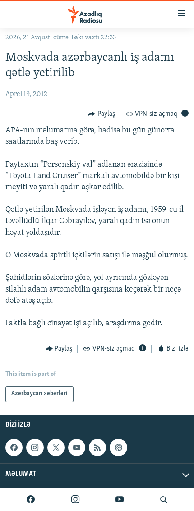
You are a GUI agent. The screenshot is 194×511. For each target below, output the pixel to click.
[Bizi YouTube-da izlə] (120, 499)
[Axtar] (163, 499)
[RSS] (97, 447)
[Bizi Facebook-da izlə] (31, 499)
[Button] (101, 114)
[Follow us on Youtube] (76, 447)
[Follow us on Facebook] (14, 447)
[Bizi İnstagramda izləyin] (75, 499)
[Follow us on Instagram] (34, 447)
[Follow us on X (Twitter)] (56, 447)
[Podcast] (118, 447)
